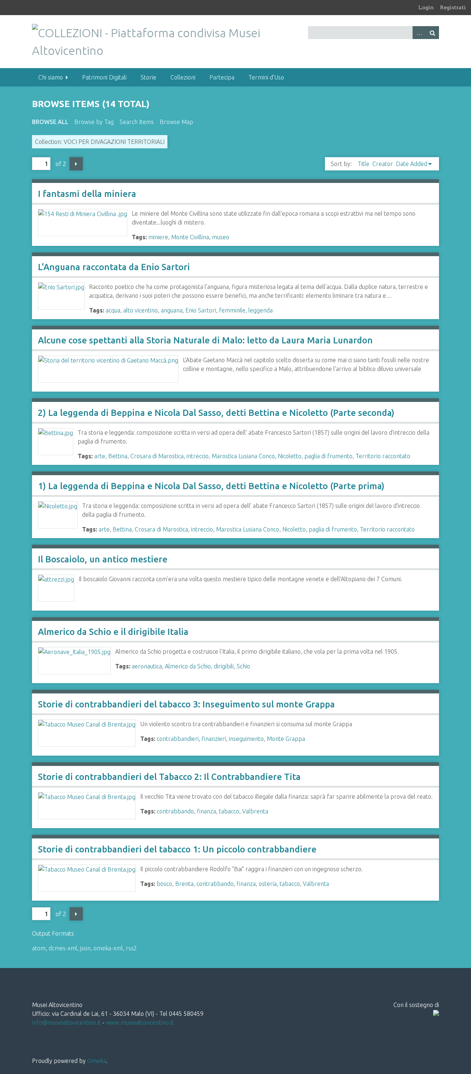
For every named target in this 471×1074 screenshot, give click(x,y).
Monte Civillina (190, 237)
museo (220, 237)
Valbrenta (255, 811)
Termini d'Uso (266, 77)
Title (363, 163)
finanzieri (214, 738)
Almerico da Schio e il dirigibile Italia (113, 632)
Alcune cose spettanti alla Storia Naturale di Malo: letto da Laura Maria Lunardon (205, 340)
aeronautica (147, 666)
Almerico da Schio (188, 666)
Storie (148, 77)
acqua (113, 310)
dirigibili (224, 666)
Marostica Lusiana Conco (243, 456)
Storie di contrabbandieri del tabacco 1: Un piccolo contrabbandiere (177, 849)
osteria (268, 883)
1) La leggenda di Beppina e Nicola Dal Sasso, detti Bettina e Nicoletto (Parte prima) (211, 486)
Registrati (453, 7)
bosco (164, 883)
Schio (243, 666)
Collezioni (182, 77)
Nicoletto (289, 456)
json (85, 948)
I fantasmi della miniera (87, 194)
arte (99, 456)
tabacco (229, 811)
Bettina (117, 456)
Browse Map (176, 122)
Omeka (96, 1060)
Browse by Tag (94, 122)
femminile (232, 310)
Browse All (50, 122)
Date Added (411, 163)
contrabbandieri (178, 738)
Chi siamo (50, 77)
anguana (172, 310)
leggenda (260, 310)
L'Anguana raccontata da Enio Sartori (114, 267)
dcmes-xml (63, 948)
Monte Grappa (286, 738)
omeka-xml (108, 948)
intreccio (198, 456)
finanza (206, 811)
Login (426, 7)
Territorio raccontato (382, 456)
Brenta (184, 883)
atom (39, 948)
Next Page (76, 163)
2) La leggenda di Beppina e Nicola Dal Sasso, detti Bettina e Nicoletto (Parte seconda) (216, 413)
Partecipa (221, 77)
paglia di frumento (328, 456)
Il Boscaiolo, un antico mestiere (102, 559)
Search (432, 32)
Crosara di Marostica (157, 456)
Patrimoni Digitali (104, 77)
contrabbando (175, 811)
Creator (382, 163)
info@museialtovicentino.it (66, 1022)
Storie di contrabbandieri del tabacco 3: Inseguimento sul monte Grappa (186, 704)
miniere (158, 237)
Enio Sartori (200, 310)
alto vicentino (140, 310)
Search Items (137, 122)
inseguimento (246, 738)
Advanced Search (419, 32)
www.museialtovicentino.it (140, 1022)
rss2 (131, 948)
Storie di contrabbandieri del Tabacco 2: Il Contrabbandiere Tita (169, 777)
